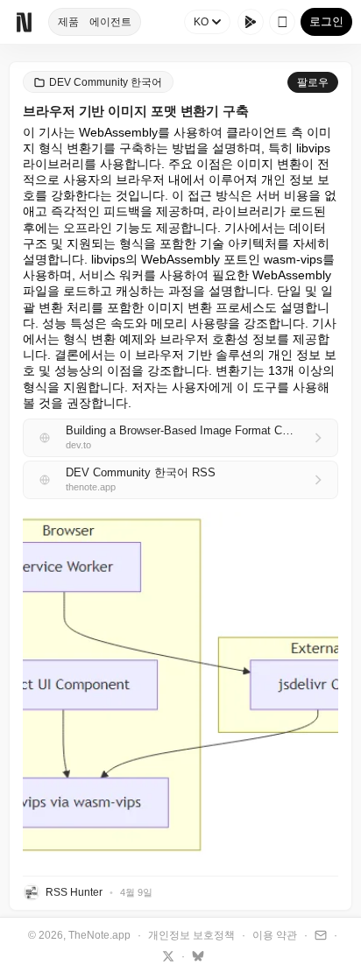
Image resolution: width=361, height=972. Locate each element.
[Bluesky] (196, 955)
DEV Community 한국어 (105, 82)
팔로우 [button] (313, 82)
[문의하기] (318, 934)
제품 (68, 22)
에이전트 (110, 22)
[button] (180, 687)
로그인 (326, 21)
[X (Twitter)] (166, 955)
